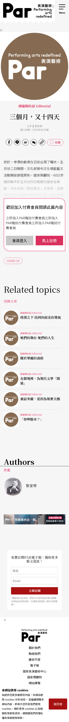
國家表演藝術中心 (34, 671)
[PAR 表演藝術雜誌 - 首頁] (26, 11)
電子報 (34, 665)
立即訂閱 (34, 591)
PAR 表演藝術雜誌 (34, 635)
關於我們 (34, 647)
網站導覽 (34, 683)
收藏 (58, 142)
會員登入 (19, 240)
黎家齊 (38, 126)
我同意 (58, 704)
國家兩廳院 (34, 677)
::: (53, 6)
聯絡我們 (34, 653)
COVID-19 (13, 261)
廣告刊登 (34, 659)
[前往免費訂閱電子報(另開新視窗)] (34, 519)
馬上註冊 (49, 240)
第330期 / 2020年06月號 (34, 130)
